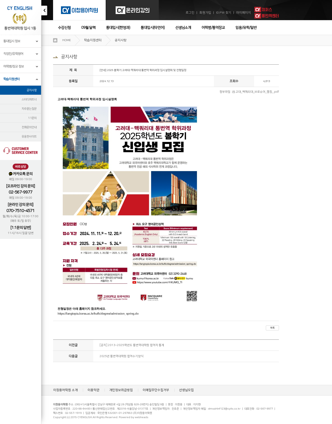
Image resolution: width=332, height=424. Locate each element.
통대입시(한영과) (118, 28)
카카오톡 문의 (23, 174)
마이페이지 (243, 12)
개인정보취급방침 (121, 390)
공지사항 (32, 90)
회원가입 (205, 12)
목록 (272, 328)
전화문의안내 (29, 127)
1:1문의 (32, 118)
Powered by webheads (133, 417)
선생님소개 (183, 28)
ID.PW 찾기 (223, 12)
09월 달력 (88, 28)
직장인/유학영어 (13, 54)
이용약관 (93, 390)
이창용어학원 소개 (65, 390)
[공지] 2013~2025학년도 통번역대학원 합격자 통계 (132, 345)
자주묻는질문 (29, 108)
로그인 (190, 12)
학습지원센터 (11, 79)
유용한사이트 (29, 136)
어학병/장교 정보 (13, 66)
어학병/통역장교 (213, 28)
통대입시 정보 (11, 41)
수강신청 (64, 28)
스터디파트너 (29, 99)
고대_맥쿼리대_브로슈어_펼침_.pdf (257, 91)
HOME (66, 40)
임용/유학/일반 (246, 28)
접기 (44, 10)
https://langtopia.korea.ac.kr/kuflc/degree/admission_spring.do (98, 313)
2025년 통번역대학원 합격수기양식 (121, 356)
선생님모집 (186, 390)
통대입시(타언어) (153, 28)
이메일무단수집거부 (156, 390)
